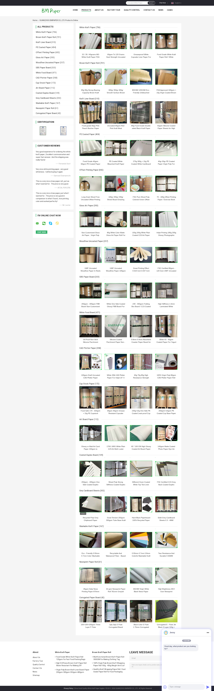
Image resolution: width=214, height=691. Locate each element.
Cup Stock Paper (43, 83)
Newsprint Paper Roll (45, 108)
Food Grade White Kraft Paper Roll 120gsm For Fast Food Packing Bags (70, 658)
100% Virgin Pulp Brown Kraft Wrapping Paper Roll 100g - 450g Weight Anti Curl (109, 664)
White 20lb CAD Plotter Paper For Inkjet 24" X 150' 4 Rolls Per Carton (116, 377)
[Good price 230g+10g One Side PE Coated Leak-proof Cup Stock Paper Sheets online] (141, 397)
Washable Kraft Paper (45, 103)
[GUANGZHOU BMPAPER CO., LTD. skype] (52, 223)
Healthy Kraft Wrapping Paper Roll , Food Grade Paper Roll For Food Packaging (109, 670)
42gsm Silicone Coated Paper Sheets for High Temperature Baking (166, 128)
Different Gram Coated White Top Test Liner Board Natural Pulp (141, 484)
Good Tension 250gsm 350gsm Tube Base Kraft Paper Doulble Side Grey (116, 520)
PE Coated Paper (43, 47)
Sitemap (36, 675)
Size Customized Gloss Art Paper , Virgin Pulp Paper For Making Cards (90, 235)
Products (86, 10)
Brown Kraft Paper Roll (46, 37)
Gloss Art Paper (43, 57)
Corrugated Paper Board (46, 113)
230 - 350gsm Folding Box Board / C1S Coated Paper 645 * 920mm (141, 306)
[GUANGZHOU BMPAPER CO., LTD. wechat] (45, 223)
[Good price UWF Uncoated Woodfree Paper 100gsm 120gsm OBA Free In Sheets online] (116, 255)
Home (75, 10)
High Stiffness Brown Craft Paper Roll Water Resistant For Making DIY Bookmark (71, 664)
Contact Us (149, 10)
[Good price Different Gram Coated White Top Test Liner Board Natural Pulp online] (141, 469)
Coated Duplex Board (45, 93)
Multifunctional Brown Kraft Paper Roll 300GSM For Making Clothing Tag (108, 658)
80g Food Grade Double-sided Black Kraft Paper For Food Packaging (141, 128)
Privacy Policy (68, 688)
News (160, 10)
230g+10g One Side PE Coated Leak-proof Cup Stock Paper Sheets (141, 413)
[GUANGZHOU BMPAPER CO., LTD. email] (39, 223)
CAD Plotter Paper (44, 78)
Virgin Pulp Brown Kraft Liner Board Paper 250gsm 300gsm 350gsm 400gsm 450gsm (72, 671)
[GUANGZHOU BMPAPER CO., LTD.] (51, 10)
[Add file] (165, 687)
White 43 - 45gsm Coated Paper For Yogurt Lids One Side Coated (166, 342)
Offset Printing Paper (45, 52)
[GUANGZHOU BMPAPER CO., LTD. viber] (59, 223)
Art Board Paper (43, 88)
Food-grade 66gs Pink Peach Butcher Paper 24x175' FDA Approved (91, 128)
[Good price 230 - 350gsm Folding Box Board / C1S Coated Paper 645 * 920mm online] (141, 290)
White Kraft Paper (44, 32)
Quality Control (132, 10)
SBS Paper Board (43, 67)
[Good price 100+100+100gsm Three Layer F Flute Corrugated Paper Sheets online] (90, 611)
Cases (170, 10)
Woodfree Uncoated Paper (47, 62)
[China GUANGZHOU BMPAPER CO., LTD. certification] (43, 130)
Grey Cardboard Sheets (46, 98)
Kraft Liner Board (43, 42)
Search (151, 3)
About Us (99, 10)
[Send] (208, 687)
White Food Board (43, 73)
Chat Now (162, 3)
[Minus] (207, 632)
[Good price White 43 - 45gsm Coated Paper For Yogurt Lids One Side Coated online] (166, 326)
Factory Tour (113, 10)
